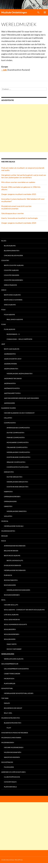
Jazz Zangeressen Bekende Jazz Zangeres (21, 398)
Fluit (9, 728)
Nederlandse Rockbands (14, 570)
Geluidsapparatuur (9, 664)
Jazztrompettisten (12, 393)
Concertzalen (10, 782)
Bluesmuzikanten (11, 251)
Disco (3, 290)
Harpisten (8, 492)
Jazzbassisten (10, 354)
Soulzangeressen (11, 634)
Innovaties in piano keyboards (14, 733)
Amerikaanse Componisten (18, 428)
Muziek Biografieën (12, 752)
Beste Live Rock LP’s (15, 560)
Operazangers (10, 501)
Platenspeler (9, 683)
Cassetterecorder (12, 674)
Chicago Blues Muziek (13, 255)
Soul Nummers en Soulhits (15, 624)
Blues (3, 241)
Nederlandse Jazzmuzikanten (19, 374)
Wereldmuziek (7, 654)
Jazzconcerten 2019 (12, 359)
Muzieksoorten (8, 531)
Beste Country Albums (13, 265)
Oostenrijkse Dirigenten (17, 487)
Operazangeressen (12, 497)
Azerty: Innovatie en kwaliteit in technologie (19, 218)
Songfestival (7, 688)
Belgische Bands (11, 551)
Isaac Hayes (11, 644)
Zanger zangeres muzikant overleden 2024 (18, 223)
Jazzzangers (9, 403)
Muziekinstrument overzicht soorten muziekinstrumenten (16, 207)
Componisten (10, 423)
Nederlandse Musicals (13, 526)
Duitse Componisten (15, 433)
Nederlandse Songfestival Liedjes (18, 693)
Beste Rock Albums (12, 556)
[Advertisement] (24, 128)
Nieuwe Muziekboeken (13, 747)
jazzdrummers (10, 364)
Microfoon (9, 679)
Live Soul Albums (11, 615)
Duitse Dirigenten (14, 477)
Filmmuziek (9, 767)
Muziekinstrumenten (10, 718)
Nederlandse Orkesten (17, 511)
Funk (3, 324)
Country (5, 260)
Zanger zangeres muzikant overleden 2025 (18, 194)
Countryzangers (11, 275)
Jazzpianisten (10, 383)
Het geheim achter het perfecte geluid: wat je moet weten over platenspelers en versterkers (23, 176)
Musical (4, 521)
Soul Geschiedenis (12, 619)
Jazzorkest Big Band (13, 378)
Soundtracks (7, 762)
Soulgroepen (10, 629)
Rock (3, 541)
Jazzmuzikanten (11, 369)
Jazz (3, 344)
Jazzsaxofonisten (12, 388)
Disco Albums (10, 305)
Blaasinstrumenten (12, 723)
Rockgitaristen (11, 580)
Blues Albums (9, 246)
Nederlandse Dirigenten (17, 482)
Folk (3, 310)
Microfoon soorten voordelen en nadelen (18, 182)
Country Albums (11, 270)
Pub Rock (8, 575)
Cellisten (8, 418)
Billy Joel (8, 713)
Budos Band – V (13, 334)
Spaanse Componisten (16, 462)
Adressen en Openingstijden (13, 772)
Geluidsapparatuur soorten (12, 213)
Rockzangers (10, 585)
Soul (3, 600)
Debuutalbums (10, 285)
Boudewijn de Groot (13, 708)
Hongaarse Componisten (18, 442)
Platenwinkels (10, 787)
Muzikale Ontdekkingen (14, 12)
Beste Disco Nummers (13, 300)
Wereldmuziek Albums (13, 659)
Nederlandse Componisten (18, 452)
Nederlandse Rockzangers (18, 590)
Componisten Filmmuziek (18, 467)
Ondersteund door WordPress (12, 860)
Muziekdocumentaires (11, 738)
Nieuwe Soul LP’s (11, 605)
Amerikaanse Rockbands (14, 546)
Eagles (7, 703)
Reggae (4, 536)
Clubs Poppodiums (12, 777)
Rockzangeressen (12, 595)
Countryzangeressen (13, 280)
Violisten (8, 516)
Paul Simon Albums (15, 319)
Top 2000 (4, 698)
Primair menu (45, 12)
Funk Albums (9, 329)
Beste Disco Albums (12, 295)
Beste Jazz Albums (11, 349)
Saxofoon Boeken (12, 757)
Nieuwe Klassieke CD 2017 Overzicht (19, 413)
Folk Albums (9, 314)
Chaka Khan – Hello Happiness (19, 339)
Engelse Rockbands (12, 565)
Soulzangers (9, 639)
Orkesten (8, 506)
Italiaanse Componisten (17, 447)
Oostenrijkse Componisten (18, 457)
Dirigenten (9, 472)
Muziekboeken (7, 742)
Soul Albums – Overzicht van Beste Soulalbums (24, 610)
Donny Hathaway (14, 649)
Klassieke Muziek (8, 408)
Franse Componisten (16, 437)
